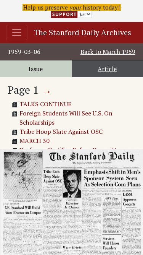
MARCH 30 (34, 140)
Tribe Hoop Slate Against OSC (61, 131)
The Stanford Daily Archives (82, 32)
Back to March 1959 (107, 51)
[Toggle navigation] (16, 32)
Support (64, 14)
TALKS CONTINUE (45, 104)
